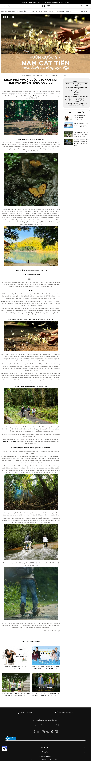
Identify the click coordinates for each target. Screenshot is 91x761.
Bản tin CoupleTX (8, 11)
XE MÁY (76, 94)
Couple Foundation (81, 11)
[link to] (11, 738)
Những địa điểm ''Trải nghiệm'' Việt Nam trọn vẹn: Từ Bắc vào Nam (45, 667)
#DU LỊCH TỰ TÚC (28, 75)
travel (47, 75)
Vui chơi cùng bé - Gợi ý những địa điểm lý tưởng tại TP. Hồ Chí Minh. (45, 694)
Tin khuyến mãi (23, 11)
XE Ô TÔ (76, 92)
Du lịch (44, 11)
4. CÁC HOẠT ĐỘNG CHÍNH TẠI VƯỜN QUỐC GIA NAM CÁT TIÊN (76, 104)
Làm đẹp (52, 11)
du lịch (39, 75)
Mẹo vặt (69, 11)
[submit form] (57, 725)
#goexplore (56, 75)
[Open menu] (4, 6)
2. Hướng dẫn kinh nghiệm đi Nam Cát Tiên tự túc (76, 88)
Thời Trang (35, 11)
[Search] (9, 6)
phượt (66, 75)
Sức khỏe (60, 11)
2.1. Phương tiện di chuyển (76, 91)
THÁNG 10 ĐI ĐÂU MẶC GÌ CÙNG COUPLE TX (16, 667)
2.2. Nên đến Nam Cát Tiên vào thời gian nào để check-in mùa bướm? (76, 97)
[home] (45, 6)
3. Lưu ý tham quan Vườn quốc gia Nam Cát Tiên (76, 100)
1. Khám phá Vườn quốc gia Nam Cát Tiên (76, 84)
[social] (34, 731)
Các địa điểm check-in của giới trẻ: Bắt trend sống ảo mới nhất (16, 694)
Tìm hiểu (66, 2)
